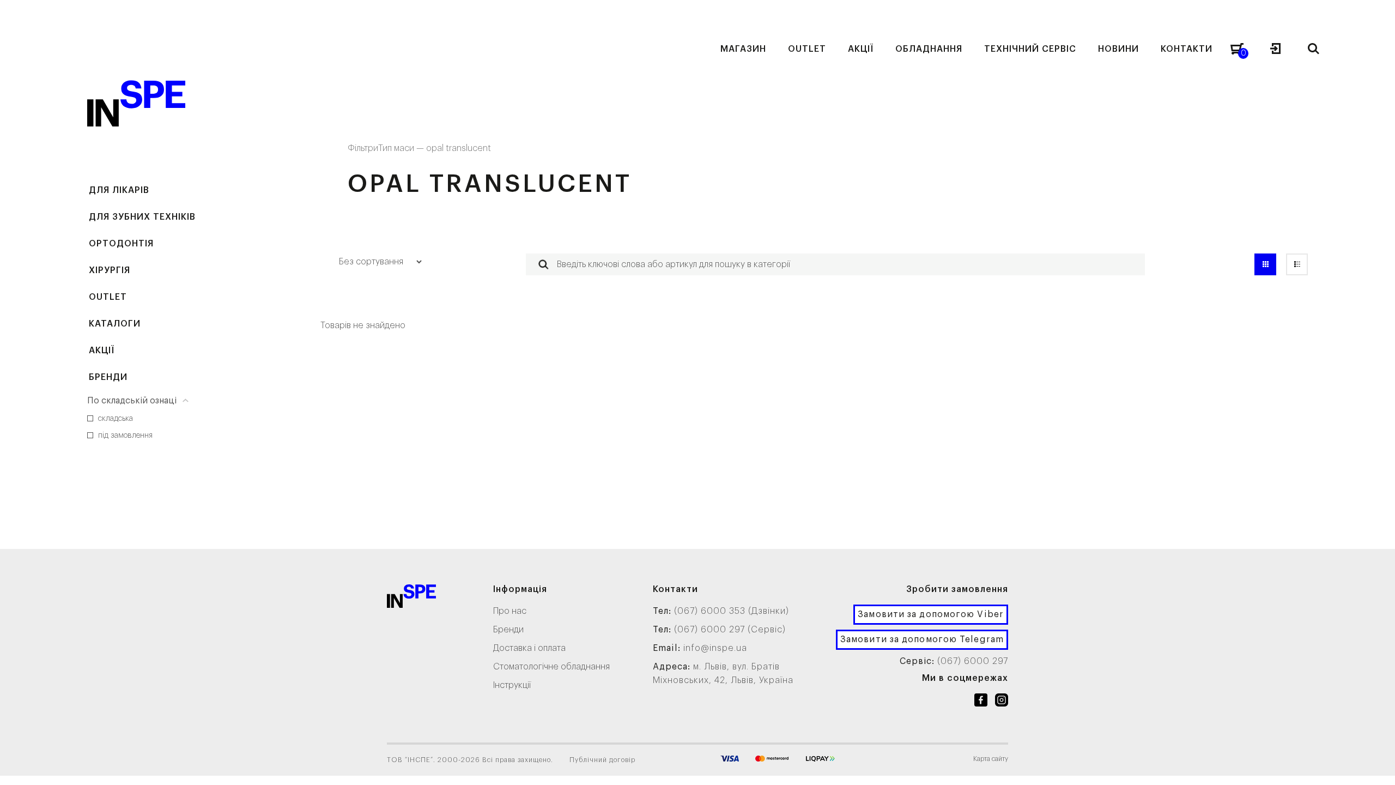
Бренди (108, 377)
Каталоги (115, 323)
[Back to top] (1376, 766)
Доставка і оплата (529, 648)
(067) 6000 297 (972, 661)
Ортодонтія (121, 243)
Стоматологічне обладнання (551, 666)
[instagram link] (1001, 702)
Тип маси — (402, 148)
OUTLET (108, 297)
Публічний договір (602, 760)
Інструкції (512, 685)
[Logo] (411, 598)
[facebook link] (980, 702)
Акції (101, 350)
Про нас (509, 611)
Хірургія (109, 270)
